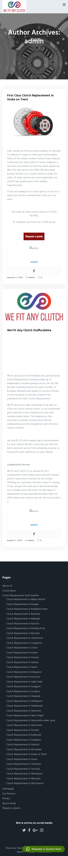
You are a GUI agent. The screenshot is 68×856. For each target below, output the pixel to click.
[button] (43, 849)
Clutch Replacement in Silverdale (23, 749)
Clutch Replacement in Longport (23, 686)
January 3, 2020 (15, 277)
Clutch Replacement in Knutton (23, 676)
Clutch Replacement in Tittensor (23, 763)
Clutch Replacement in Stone (21, 759)
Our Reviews (8, 793)
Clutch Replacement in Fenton (22, 657)
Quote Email (9, 803)
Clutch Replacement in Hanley (22, 662)
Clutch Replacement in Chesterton (24, 637)
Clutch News (9, 590)
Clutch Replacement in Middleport (24, 700)
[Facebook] (34, 271)
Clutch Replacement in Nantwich (23, 710)
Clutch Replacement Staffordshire (20, 595)
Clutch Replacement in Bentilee (23, 613)
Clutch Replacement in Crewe (22, 647)
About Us (7, 585)
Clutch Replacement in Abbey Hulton (25, 599)
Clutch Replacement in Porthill (22, 730)
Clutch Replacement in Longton (23, 691)
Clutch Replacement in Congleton (24, 642)
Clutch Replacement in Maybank (23, 696)
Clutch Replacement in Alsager (22, 604)
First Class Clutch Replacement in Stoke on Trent (30, 97)
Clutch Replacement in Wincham (23, 778)
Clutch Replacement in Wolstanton (25, 783)
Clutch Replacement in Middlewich (24, 705)
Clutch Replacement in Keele (21, 666)
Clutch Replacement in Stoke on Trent (26, 754)
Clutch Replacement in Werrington (24, 773)
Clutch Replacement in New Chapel (25, 715)
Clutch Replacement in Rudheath (23, 734)
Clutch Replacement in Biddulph (23, 618)
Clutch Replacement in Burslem (23, 633)
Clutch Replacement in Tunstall (23, 768)
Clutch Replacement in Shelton (22, 744)
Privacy (6, 798)
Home (20, 851)
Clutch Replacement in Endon (22, 652)
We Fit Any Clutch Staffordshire (29, 330)
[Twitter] (24, 830)
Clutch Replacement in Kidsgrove (23, 671)
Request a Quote (11, 807)
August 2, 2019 (14, 540)
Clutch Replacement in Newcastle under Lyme (30, 720)
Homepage (8, 788)
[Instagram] (41, 830)
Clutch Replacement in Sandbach (23, 739)
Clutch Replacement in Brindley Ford (25, 628)
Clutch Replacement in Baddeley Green (26, 608)
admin (32, 277)
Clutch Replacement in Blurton (22, 623)
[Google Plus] (35, 830)
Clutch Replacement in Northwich (24, 725)
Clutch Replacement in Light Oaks (24, 681)
